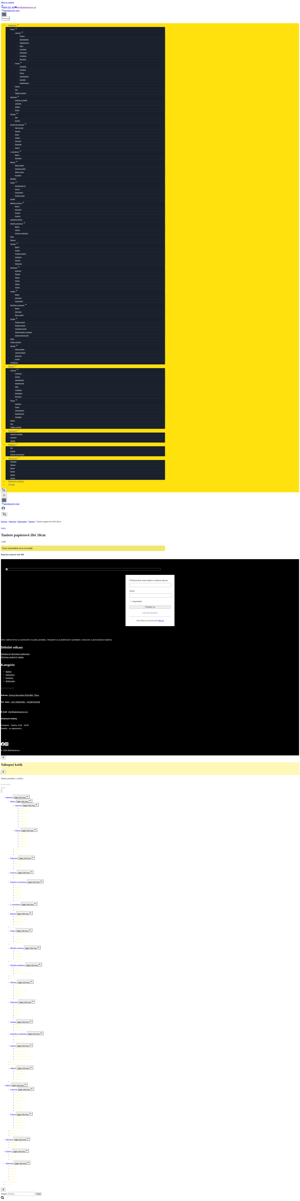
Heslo (132, 591)
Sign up (161, 621)
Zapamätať (137, 601)
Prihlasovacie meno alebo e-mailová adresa (148, 580)
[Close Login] (3, 757)
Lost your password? (150, 613)
